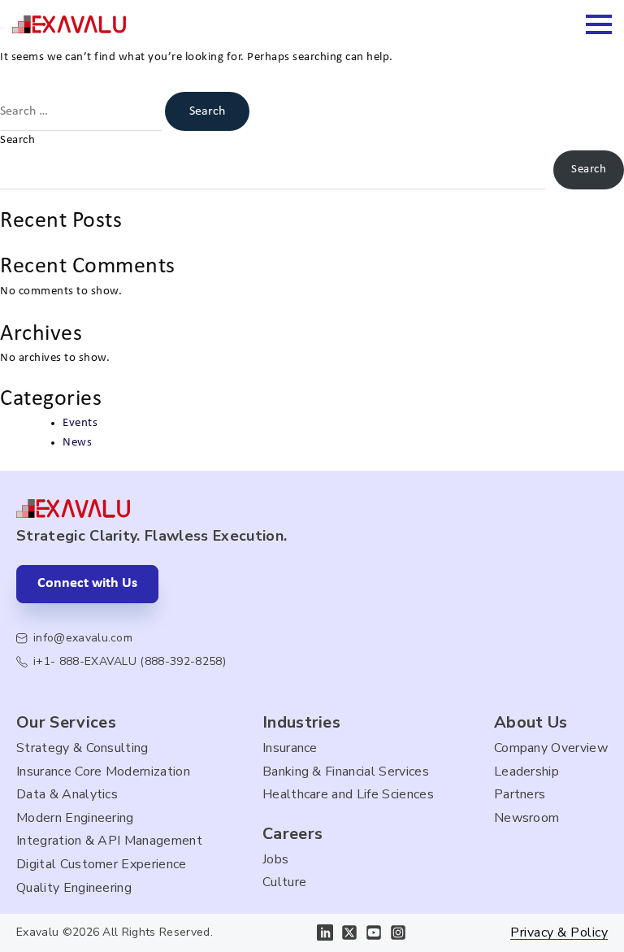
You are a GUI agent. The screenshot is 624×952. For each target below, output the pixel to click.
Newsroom (527, 818)
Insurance (290, 748)
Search (17, 140)
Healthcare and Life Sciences (348, 794)
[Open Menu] (599, 24)
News (77, 443)
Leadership (526, 771)
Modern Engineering (75, 818)
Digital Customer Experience (101, 864)
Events (80, 423)
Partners (520, 794)
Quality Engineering (74, 888)
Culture (284, 882)
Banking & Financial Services (345, 771)
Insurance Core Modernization (103, 771)
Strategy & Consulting (82, 748)
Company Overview (551, 748)
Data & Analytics (67, 794)
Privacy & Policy (559, 933)
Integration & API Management (109, 841)
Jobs (275, 859)
